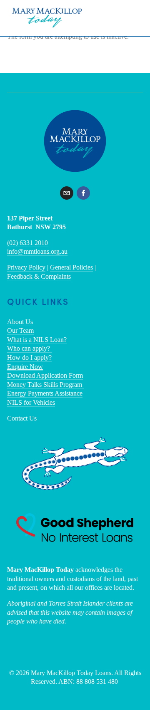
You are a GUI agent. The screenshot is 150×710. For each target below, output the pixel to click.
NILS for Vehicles (31, 402)
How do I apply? (29, 357)
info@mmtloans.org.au (37, 251)
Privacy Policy (26, 267)
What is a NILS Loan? (37, 339)
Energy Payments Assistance (44, 393)
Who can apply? (29, 348)
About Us (20, 321)
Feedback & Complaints (39, 276)
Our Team (20, 330)
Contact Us (22, 418)
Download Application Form (45, 375)
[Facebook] (83, 193)
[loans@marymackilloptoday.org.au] (66, 193)
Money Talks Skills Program (45, 384)
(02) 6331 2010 (27, 242)
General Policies (71, 267)
